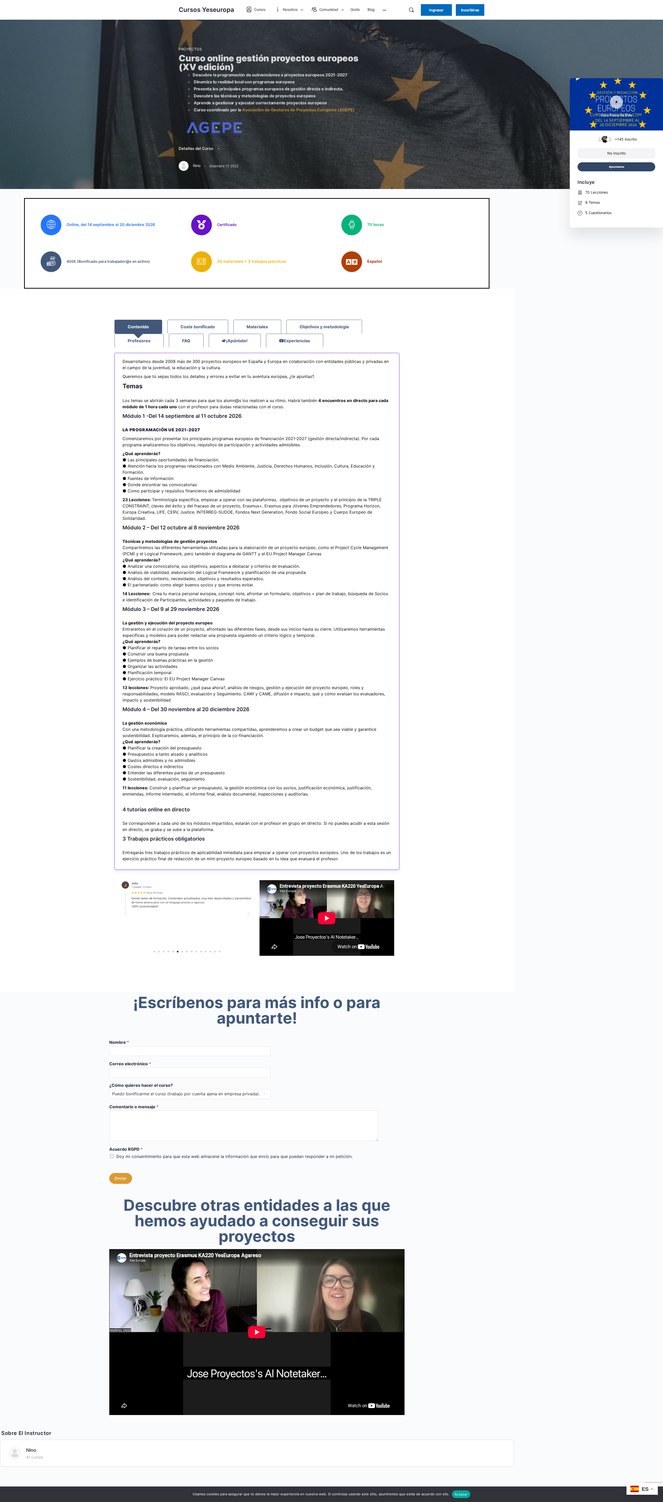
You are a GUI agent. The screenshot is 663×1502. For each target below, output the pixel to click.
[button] (125, 914)
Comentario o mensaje (133, 1106)
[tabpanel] (256, 611)
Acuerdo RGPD (126, 1149)
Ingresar (436, 10)
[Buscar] (411, 10)
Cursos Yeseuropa (206, 9)
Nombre (119, 1042)
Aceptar (461, 1494)
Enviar (121, 1178)
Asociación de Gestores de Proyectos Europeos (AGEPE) (298, 109)
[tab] (138, 327)
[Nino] (14, 1452)
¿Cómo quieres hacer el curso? (141, 1085)
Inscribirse (470, 10)
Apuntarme (616, 167)
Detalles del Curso (196, 148)
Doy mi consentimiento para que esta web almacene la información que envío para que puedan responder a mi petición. (234, 1156)
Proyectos (190, 49)
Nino (31, 1450)
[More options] (384, 10)
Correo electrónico (130, 1063)
